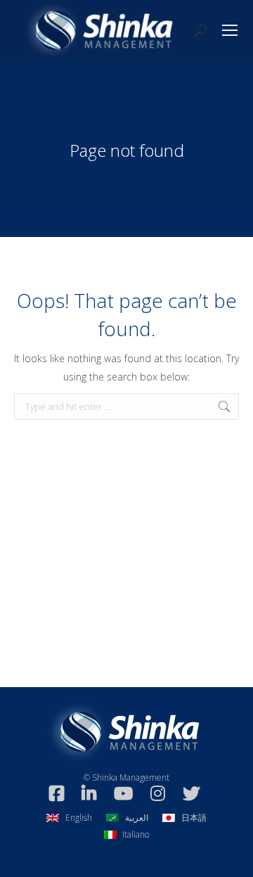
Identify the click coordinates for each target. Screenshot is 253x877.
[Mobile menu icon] (230, 30)
